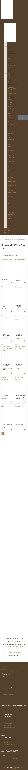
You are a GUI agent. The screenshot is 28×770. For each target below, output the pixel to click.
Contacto (6, 690)
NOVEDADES (7, 716)
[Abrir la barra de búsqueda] (15, 117)
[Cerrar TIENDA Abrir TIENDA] (10, 32)
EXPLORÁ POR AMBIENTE (10, 720)
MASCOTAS (11, 59)
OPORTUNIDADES (12, 84)
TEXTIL (10, 80)
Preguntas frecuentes (9, 688)
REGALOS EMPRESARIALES (12, 71)
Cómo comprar (7, 737)
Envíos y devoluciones (9, 685)
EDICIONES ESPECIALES (10, 239)
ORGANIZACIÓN (12, 179)
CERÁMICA (10, 75)
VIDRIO (10, 82)
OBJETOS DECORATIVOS (11, 89)
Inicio (2, 239)
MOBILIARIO (11, 139)
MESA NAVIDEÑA (10, 61)
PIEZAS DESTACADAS (9, 718)
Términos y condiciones (9, 739)
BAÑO (9, 46)
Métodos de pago (8, 687)
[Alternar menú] (7, 9)
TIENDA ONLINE (8, 714)
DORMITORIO (11, 65)
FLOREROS (11, 163)
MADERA (10, 78)
